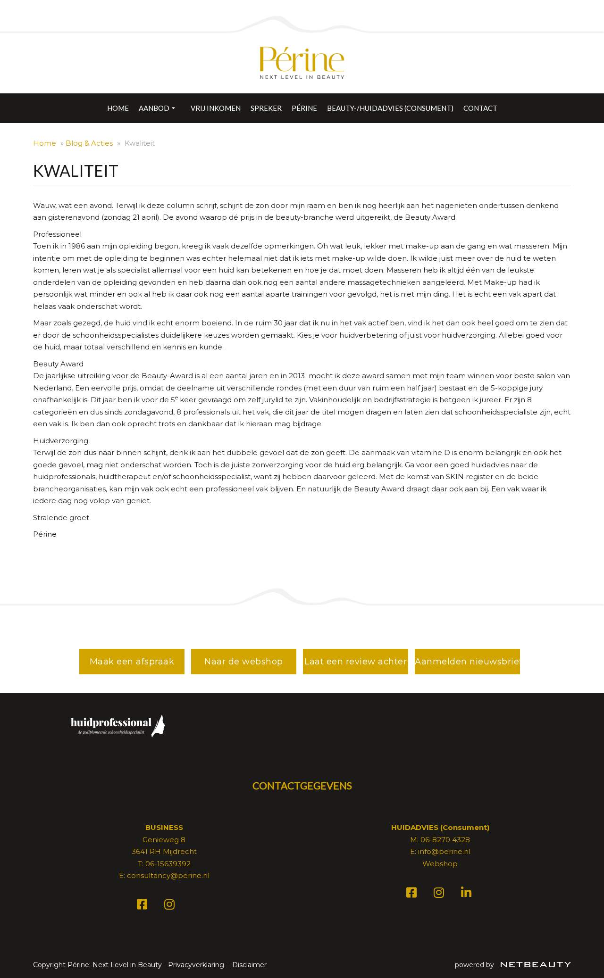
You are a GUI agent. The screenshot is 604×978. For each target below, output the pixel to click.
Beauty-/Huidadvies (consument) (390, 108)
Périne (304, 108)
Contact (480, 108)
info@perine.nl (444, 851)
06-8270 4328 (445, 839)
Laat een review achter (355, 661)
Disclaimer (249, 965)
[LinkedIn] (467, 894)
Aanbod (154, 108)
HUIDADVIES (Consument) (440, 827)
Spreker (266, 108)
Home (118, 108)
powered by (475, 965)
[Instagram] (170, 906)
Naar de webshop (243, 661)
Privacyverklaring (196, 965)
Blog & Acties (89, 143)
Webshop (440, 863)
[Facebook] (143, 906)
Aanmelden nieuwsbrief (467, 661)
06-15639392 (168, 863)
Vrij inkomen (216, 108)
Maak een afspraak (132, 661)
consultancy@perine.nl (168, 875)
